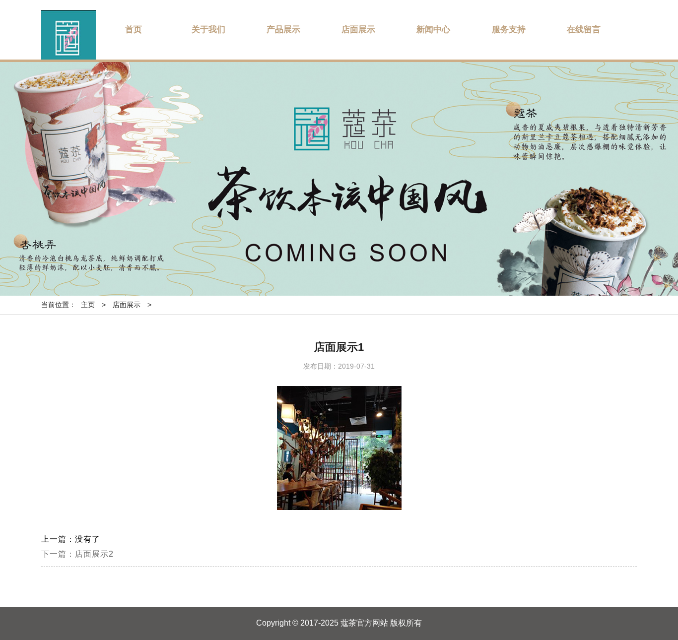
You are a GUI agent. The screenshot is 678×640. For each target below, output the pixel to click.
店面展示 (358, 29)
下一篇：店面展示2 (77, 554)
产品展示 (283, 29)
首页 (133, 29)
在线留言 (584, 29)
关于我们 (208, 29)
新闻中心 (433, 29)
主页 (88, 305)
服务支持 (509, 29)
